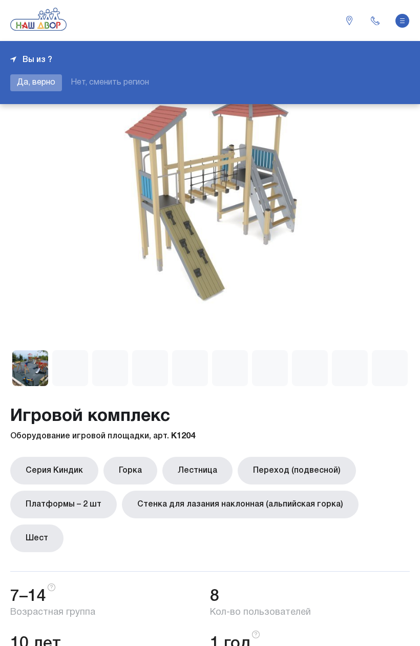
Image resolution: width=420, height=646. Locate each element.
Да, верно (36, 82)
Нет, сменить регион (110, 82)
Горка (130, 470)
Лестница (197, 470)
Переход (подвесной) (297, 470)
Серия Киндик (54, 470)
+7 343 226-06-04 (375, 20)
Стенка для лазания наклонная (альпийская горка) (240, 504)
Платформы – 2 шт (63, 504)
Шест (37, 538)
